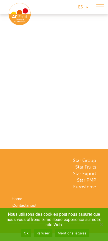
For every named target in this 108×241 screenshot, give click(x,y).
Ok (26, 233)
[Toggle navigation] (100, 7)
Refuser (43, 233)
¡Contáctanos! (24, 206)
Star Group (84, 160)
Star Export (84, 173)
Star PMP (86, 180)
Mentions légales (72, 233)
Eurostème (84, 186)
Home (17, 199)
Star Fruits (85, 167)
